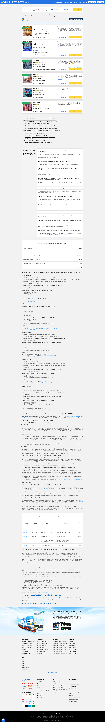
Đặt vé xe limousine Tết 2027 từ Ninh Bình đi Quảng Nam (34, 143)
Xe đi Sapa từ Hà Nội (26, 649)
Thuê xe (24, 657)
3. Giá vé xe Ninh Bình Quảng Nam (32, 138)
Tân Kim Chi (25, 532)
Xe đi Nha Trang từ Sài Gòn (27, 645)
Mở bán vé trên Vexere (67, 2)
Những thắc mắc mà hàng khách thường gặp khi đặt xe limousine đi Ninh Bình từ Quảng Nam (41, 130)
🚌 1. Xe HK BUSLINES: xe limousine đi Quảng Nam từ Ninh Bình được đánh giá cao (41, 121)
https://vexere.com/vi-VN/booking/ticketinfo (50, 590)
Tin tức (38, 685)
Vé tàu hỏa (40, 639)
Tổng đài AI (71, 695)
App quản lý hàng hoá (73, 701)
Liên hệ (38, 687)
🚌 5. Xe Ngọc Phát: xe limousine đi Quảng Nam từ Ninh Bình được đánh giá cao (41, 128)
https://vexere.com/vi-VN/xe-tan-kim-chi (50, 328)
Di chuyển (71, 639)
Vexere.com (30, 417)
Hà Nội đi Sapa (72, 643)
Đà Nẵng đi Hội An (72, 645)
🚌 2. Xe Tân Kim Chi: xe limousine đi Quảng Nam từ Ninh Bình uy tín (38, 123)
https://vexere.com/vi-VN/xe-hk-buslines (51, 299)
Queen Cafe (25, 536)
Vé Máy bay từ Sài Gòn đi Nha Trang (60, 643)
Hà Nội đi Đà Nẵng (72, 647)
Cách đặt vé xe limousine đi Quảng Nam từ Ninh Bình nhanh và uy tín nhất (37, 142)
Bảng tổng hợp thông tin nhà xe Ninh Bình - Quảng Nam (34, 140)
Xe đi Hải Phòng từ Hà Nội (27, 651)
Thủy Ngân (25, 541)
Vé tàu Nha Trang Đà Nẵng (42, 649)
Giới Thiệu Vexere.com (41, 681)
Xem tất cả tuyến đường (52, 672)
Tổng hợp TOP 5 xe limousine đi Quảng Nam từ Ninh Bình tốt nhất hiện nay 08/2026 (39, 120)
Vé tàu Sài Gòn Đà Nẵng (42, 645)
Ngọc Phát (25, 545)
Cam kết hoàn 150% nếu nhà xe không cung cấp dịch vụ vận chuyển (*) (19, 2)
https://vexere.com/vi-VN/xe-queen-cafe (50, 355)
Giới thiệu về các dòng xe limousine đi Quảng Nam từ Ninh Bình (35, 133)
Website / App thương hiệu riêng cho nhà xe (76, 693)
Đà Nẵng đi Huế (25, 669)
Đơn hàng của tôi (58, 2)
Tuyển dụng (39, 683)
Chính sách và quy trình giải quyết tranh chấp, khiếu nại (60, 690)
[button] (60, 151)
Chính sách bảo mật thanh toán (59, 687)
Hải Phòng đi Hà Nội (26, 671)
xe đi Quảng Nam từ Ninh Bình (34, 14)
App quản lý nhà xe (72, 688)
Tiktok (40, 695)
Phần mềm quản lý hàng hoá (74, 699)
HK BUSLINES (25, 529)
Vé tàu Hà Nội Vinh (41, 653)
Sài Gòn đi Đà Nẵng (72, 653)
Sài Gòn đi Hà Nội (72, 649)
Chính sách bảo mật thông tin (59, 685)
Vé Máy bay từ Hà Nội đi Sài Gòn (59, 641)
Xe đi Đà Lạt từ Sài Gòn (26, 647)
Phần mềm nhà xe (72, 686)
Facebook (41, 693)
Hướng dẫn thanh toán (57, 681)
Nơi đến (41, 8)
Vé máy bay (56, 639)
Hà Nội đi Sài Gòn (72, 651)
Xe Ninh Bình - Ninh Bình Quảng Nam (60, 234)
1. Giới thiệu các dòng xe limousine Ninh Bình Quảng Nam (36, 135)
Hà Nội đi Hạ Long (25, 661)
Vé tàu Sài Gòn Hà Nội (41, 647)
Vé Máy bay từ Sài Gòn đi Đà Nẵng (60, 647)
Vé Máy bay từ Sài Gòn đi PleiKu (59, 651)
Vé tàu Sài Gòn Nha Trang (42, 641)
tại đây (46, 592)
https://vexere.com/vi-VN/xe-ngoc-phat (50, 409)
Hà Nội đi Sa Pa (25, 663)
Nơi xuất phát (28, 8)
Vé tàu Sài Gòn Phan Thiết (42, 643)
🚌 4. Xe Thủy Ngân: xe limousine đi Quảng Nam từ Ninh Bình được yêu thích (40, 126)
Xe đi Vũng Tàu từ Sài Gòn (27, 643)
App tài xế (71, 690)
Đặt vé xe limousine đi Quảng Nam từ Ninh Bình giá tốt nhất (38, 118)
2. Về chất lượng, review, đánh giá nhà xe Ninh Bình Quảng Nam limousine (40, 137)
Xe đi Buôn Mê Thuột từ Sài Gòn (28, 641)
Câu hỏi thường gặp (57, 692)
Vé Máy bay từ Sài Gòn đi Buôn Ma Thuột (60, 654)
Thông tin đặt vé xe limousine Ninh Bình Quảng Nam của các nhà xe (36, 131)
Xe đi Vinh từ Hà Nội (26, 653)
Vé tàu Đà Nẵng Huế (41, 651)
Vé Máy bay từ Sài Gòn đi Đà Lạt (59, 649)
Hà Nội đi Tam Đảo (25, 665)
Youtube (40, 697)
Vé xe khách (24, 14)
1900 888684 (32, 301)
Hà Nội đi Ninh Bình (25, 659)
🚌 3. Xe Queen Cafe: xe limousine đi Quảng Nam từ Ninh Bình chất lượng (40, 125)
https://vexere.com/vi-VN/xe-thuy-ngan (50, 382)
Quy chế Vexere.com (57, 683)
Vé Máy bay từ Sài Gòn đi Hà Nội (59, 645)
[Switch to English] (84, 2)
